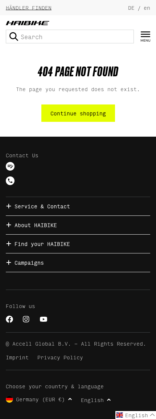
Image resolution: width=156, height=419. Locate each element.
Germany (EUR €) (40, 399)
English (92, 399)
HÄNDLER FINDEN (29, 7)
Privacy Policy (60, 357)
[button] (135, 415)
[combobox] (70, 36)
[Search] (13, 36)
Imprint (17, 357)
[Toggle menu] (145, 36)
